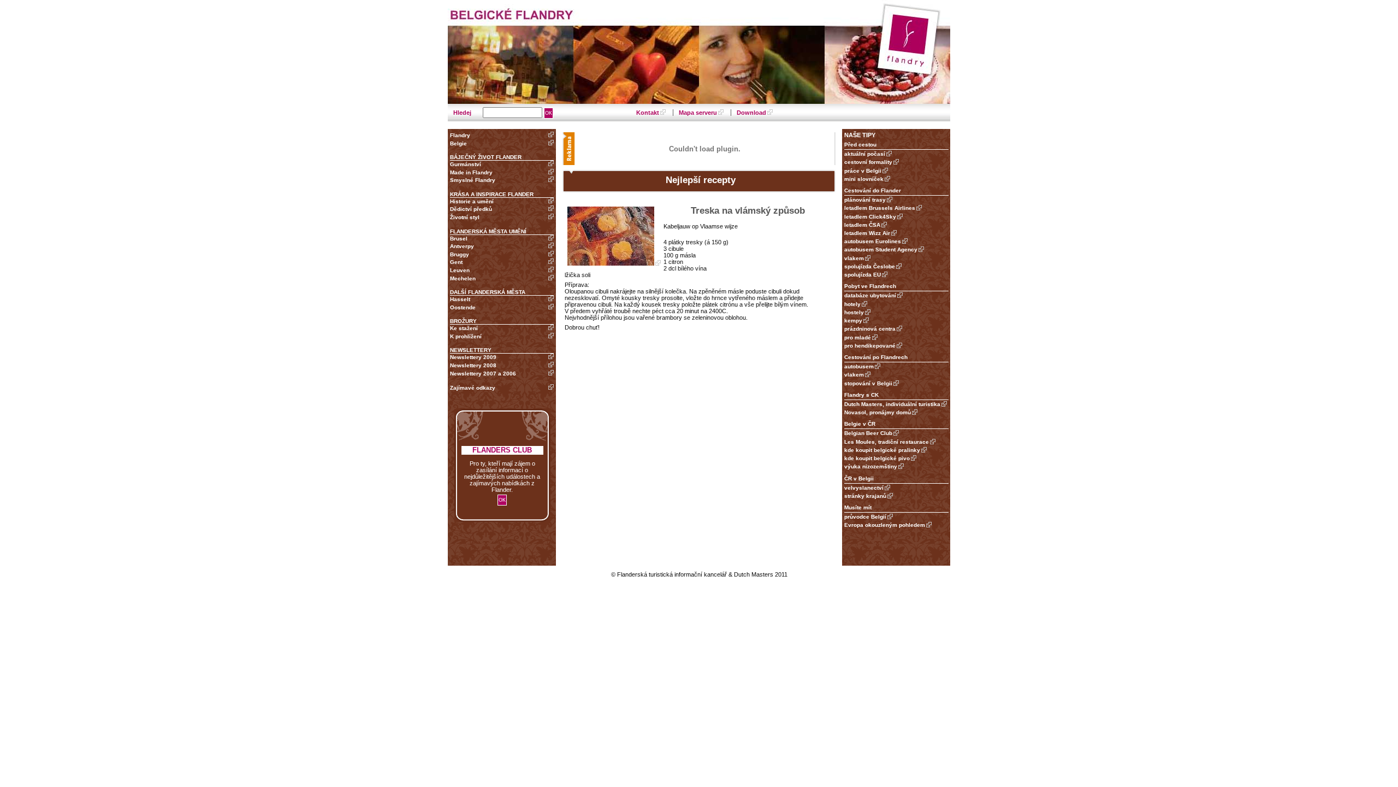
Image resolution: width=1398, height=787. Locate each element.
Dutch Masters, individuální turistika (892, 404)
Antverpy (462, 246)
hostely (854, 312)
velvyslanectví (864, 488)
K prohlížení (466, 336)
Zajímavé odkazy (472, 388)
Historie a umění (472, 201)
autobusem (859, 366)
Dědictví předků (471, 209)
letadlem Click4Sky (870, 217)
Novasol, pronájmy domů (877, 412)
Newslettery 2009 (473, 357)
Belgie (458, 143)
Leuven (460, 270)
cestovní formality (868, 162)
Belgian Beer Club (868, 433)
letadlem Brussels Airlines (879, 208)
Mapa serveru (698, 112)
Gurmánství (465, 164)
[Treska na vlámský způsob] (614, 263)
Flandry (460, 135)
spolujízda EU (862, 275)
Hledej (463, 112)
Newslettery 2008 (473, 365)
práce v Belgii (862, 171)
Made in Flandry (471, 172)
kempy (853, 321)
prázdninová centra (870, 329)
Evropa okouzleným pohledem (884, 525)
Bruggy (459, 254)
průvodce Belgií (865, 517)
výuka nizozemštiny (870, 466)
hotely (852, 304)
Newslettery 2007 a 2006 (483, 374)
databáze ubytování (870, 295)
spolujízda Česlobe (869, 266)
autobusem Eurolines (872, 241)
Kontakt (647, 112)
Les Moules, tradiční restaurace (886, 442)
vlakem (854, 258)
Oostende (463, 307)
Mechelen (463, 278)
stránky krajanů (865, 496)
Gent (456, 262)
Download (751, 112)
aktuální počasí (864, 154)
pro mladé (857, 337)
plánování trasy (865, 200)
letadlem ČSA (862, 225)
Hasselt (460, 299)
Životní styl (464, 217)
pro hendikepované (870, 346)
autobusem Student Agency (880, 249)
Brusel (458, 239)
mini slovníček (864, 179)
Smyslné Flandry (472, 180)
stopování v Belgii (868, 383)
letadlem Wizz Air (867, 233)
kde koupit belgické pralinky (882, 450)
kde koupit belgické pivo (877, 458)
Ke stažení (464, 328)
